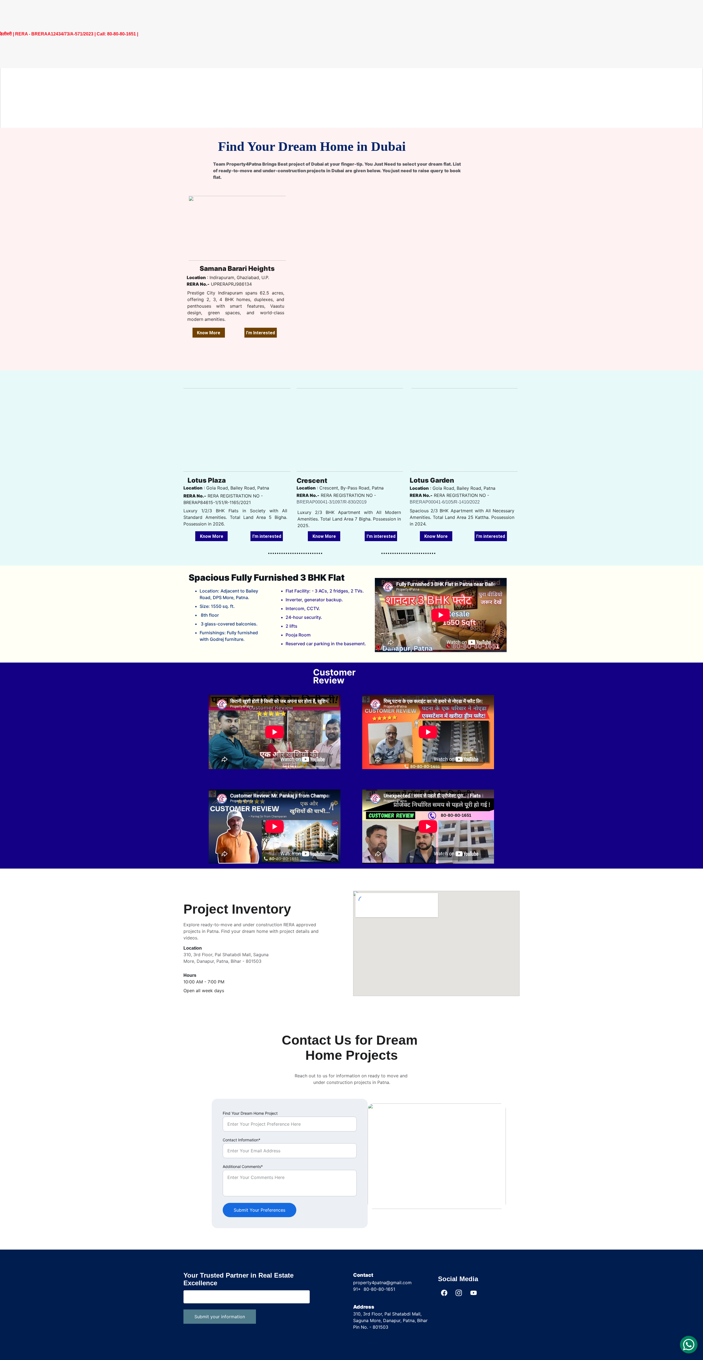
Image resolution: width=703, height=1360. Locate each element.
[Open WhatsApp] (689, 1344)
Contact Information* (241, 1139)
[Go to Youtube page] (473, 1293)
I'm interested (266, 536)
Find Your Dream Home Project (250, 1113)
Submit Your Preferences (259, 1210)
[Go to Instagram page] (459, 1293)
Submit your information (219, 1316)
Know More (208, 332)
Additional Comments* (243, 1166)
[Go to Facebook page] (444, 1293)
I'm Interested (260, 332)
